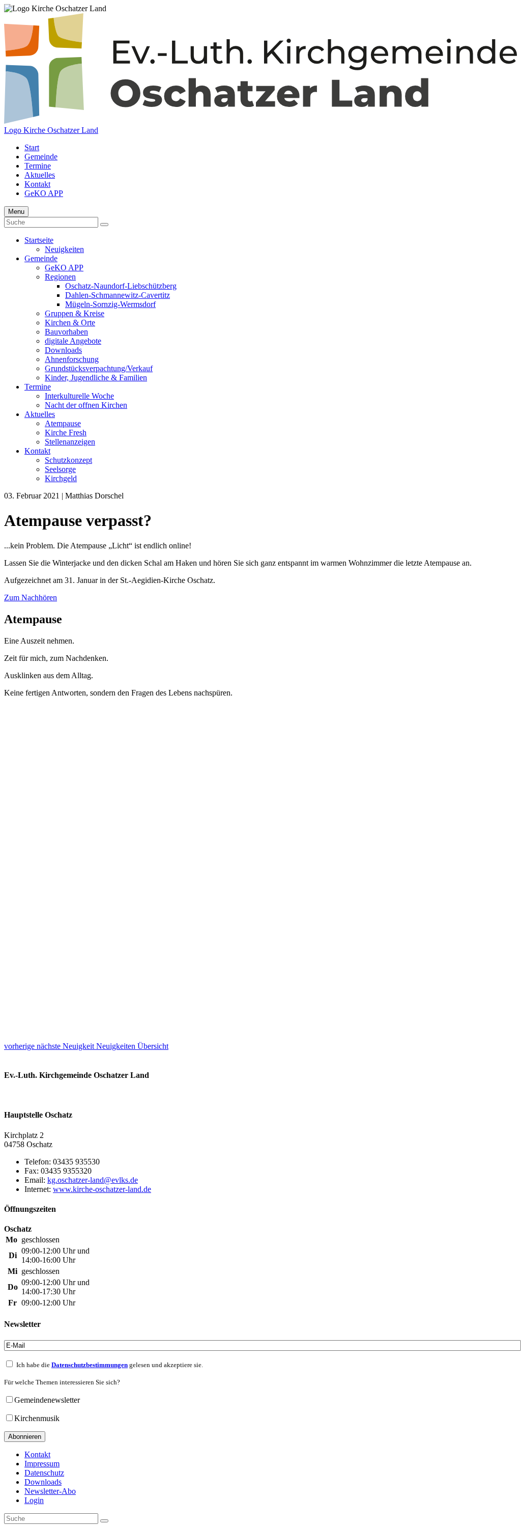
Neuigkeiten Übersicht (132, 1046)
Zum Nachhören (30, 597)
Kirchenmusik (37, 1418)
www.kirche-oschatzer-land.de (102, 1189)
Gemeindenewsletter (47, 1400)
